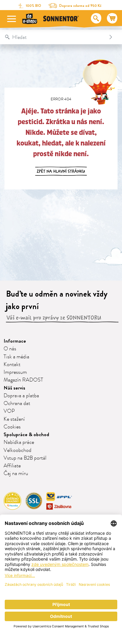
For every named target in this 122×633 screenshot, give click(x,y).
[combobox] (55, 37)
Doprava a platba (21, 395)
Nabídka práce (19, 442)
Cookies (12, 427)
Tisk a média (16, 356)
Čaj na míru (16, 473)
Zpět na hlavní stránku (61, 171)
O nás (10, 348)
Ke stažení (14, 419)
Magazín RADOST (23, 380)
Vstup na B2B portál (25, 458)
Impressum (15, 372)
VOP (9, 411)
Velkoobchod (17, 450)
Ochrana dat (17, 403)
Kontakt (12, 364)
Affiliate (12, 465)
